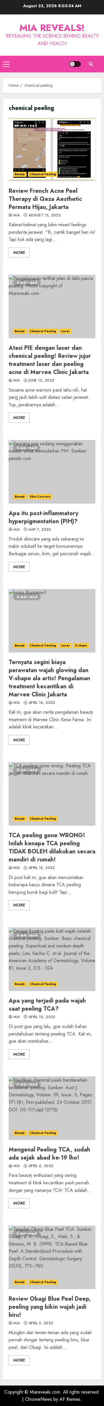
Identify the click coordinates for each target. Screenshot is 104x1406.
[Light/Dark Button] (75, 64)
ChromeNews (38, 1399)
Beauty (20, 174)
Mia (16, 215)
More (19, 252)
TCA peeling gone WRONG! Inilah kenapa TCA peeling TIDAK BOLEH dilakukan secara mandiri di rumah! (52, 794)
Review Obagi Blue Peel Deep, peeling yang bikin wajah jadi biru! (52, 1257)
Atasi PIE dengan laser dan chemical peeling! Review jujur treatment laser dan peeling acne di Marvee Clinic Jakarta (52, 306)
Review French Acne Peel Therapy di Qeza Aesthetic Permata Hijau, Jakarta (52, 149)
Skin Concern (40, 496)
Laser (65, 331)
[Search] (91, 64)
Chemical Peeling (43, 174)
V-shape (81, 645)
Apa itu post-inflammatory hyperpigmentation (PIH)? (52, 472)
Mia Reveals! (52, 27)
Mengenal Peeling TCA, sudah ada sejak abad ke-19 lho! (52, 1108)
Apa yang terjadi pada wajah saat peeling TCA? (52, 959)
